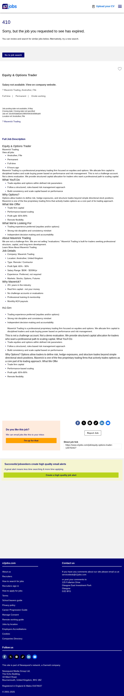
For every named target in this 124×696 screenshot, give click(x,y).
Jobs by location (10, 624)
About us (6, 571)
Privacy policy (8, 605)
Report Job (93, 432)
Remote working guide (12, 619)
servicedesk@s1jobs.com (73, 574)
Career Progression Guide (14, 609)
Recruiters (7, 576)
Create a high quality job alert (61, 475)
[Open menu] (120, 6)
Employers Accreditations (14, 629)
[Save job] (120, 69)
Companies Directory (12, 638)
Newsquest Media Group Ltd (15, 670)
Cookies (6, 633)
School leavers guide (11, 600)
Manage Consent (10, 614)
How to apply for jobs (11, 590)
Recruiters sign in (10, 586)
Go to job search (12, 55)
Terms (5, 595)
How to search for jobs (12, 581)
